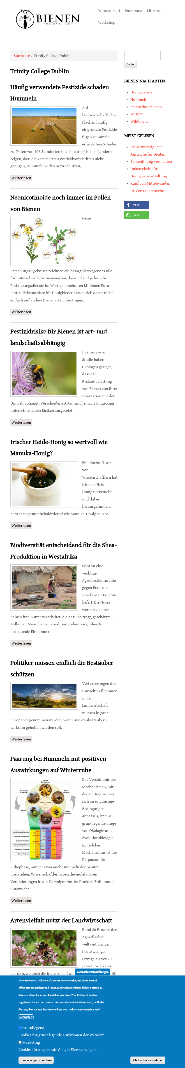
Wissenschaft (109, 10)
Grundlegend (33, 1027)
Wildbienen (140, 121)
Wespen (136, 114)
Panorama (133, 10)
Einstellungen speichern (36, 1060)
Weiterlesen (22, 178)
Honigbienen (141, 92)
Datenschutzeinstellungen (92, 971)
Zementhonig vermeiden (151, 161)
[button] (136, 205)
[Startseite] (48, 34)
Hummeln (138, 99)
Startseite (22, 55)
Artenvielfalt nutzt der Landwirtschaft (61, 920)
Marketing (31, 1042)
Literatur (154, 10)
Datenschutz (26, 1017)
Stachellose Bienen (146, 106)
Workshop (106, 22)
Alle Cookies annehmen (147, 1060)
